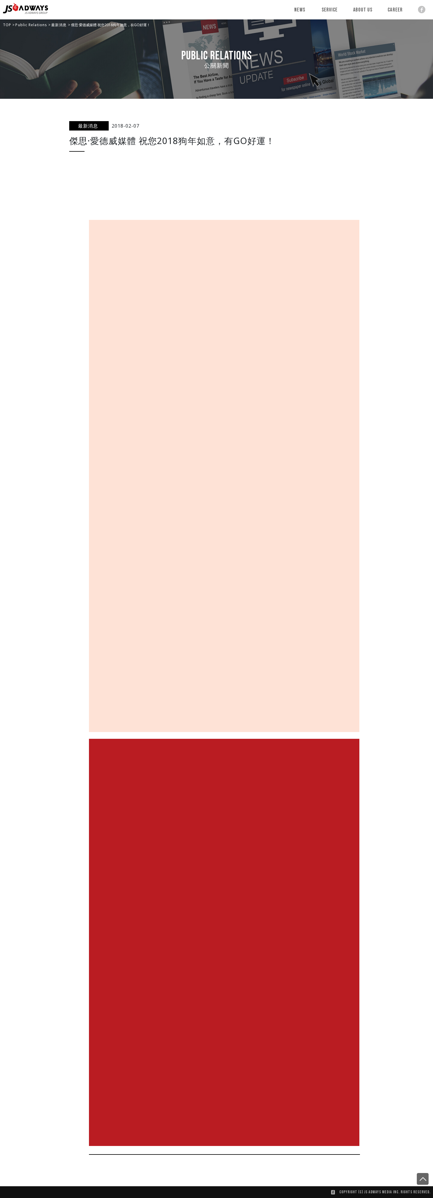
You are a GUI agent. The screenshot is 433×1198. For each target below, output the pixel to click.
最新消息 (59, 24)
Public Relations (31, 24)
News (299, 10)
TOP (7, 24)
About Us (363, 10)
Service (330, 10)
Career (395, 10)
